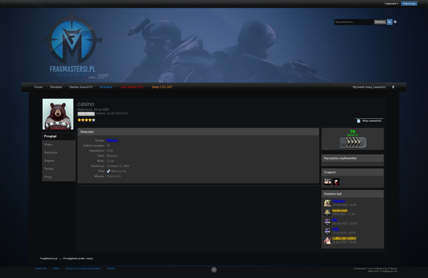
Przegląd (50, 136)
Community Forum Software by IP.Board (375, 268)
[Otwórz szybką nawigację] (393, 87)
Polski (56, 268)
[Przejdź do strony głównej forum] (71, 45)
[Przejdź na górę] (214, 269)
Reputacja (50, 152)
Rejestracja (409, 3)
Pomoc (111, 268)
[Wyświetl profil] (327, 203)
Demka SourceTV (81, 87)
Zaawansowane (395, 22)
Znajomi (49, 160)
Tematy (49, 168)
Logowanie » (391, 3)
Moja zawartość (370, 120)
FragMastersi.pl (48, 258)
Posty (48, 177)
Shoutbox (56, 87)
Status (48, 144)
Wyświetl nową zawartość (369, 87)
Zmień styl (40, 268)
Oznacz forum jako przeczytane (83, 268)
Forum (38, 87)
